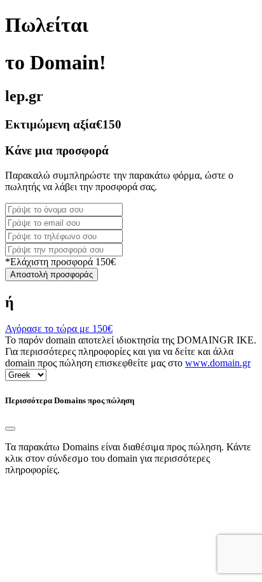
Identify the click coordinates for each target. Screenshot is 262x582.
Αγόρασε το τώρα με (59, 328)
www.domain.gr (218, 362)
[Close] (10, 429)
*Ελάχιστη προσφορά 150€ (60, 261)
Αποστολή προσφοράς (51, 274)
